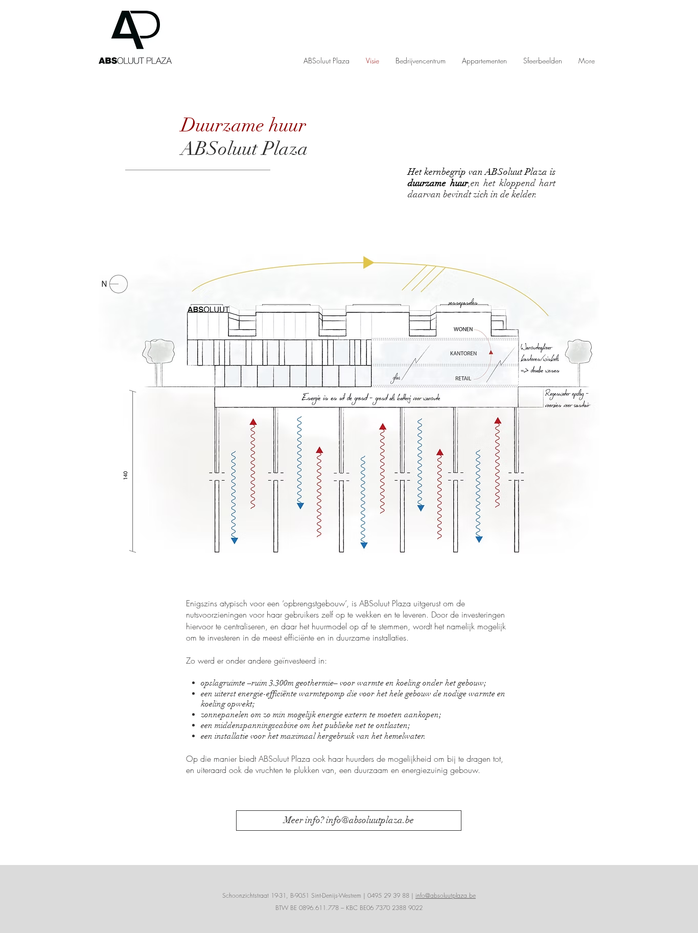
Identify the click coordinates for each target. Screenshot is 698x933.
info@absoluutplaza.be (445, 895)
